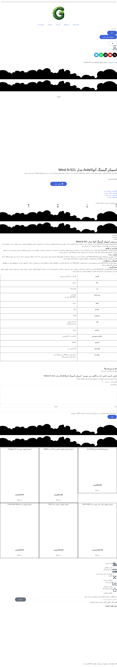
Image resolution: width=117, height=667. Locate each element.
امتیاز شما (114, 382)
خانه (116, 62)
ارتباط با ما (41, 24)
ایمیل (55, 406)
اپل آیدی (58, 24)
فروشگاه (66, 24)
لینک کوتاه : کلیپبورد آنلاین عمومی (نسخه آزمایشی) (103, 602)
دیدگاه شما (113, 384)
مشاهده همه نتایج (108, 37)
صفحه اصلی (75, 24)
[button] (58, 184)
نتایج (112, 33)
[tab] (58, 235)
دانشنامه (50, 24)
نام (115, 406)
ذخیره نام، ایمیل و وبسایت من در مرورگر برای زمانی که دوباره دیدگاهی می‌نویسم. (93, 413)
